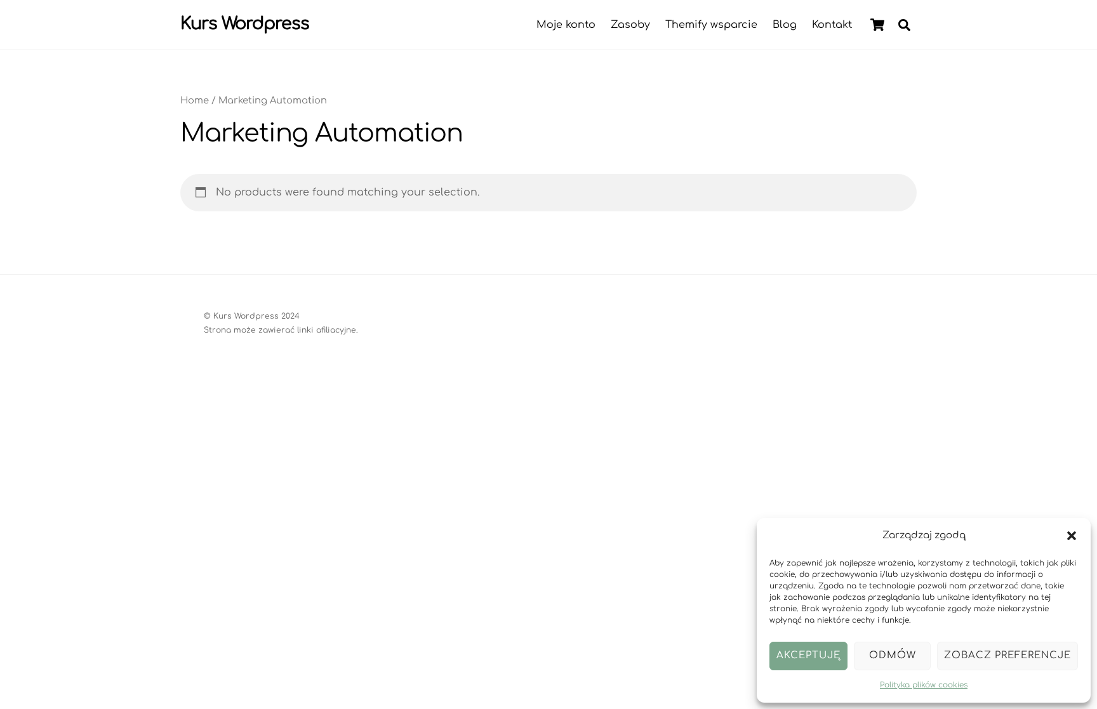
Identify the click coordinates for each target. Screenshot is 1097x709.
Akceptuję (808, 655)
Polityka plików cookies (923, 684)
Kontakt (832, 24)
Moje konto (565, 24)
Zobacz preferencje (1007, 655)
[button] (1071, 535)
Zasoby (630, 24)
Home (194, 100)
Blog (785, 24)
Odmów (892, 655)
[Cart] (877, 24)
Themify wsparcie (711, 24)
